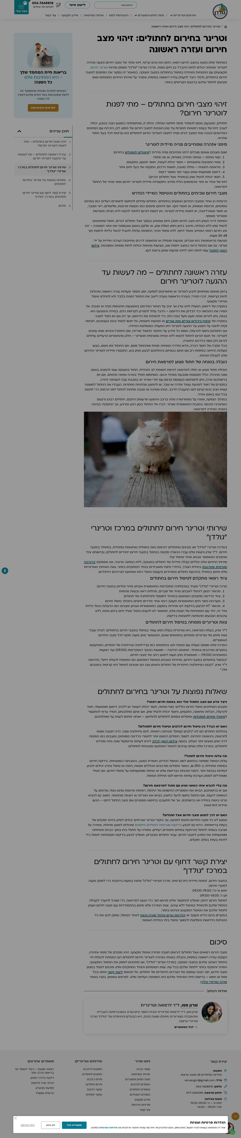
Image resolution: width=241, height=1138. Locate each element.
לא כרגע (50, 1125)
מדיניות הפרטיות (108, 1127)
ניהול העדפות (27, 1125)
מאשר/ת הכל (74, 1125)
